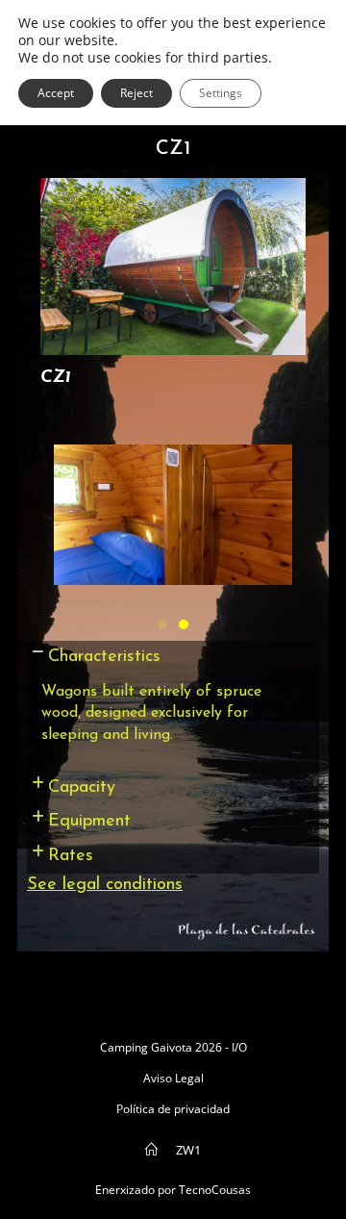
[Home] (151, 1149)
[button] (173, 657)
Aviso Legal (173, 1078)
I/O (239, 1047)
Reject (136, 93)
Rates (70, 856)
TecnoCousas (215, 1189)
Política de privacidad (173, 1109)
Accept (55, 93)
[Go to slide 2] (183, 624)
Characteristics (104, 657)
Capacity (81, 788)
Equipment (89, 821)
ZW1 (188, 1149)
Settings (220, 93)
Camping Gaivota (146, 1047)
